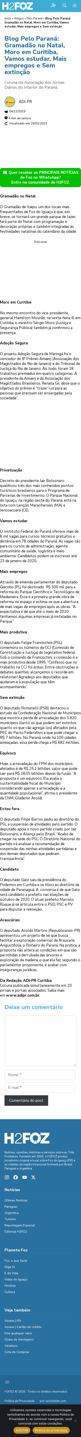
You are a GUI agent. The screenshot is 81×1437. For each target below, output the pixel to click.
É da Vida (11, 1273)
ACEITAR (22, 1430)
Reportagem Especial (19, 1225)
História (10, 1286)
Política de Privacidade (19, 1401)
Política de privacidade (51, 1430)
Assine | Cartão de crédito (23, 1327)
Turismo (10, 1219)
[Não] (75, 1420)
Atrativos (11, 1346)
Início (7, 19)
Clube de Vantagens (19, 1339)
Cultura (9, 1292)
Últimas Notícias (16, 1200)
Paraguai (10, 1206)
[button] (64, 6)
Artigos (19, 19)
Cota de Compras (16, 1352)
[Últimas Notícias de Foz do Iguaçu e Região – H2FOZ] (17, 6)
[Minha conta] (53, 6)
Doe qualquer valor (18, 1333)
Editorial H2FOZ (15, 1232)
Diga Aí (9, 1267)
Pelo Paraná (35, 19)
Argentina (11, 1213)
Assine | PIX (12, 1321)
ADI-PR (25, 101)
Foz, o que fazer (15, 1261)
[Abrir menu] (7, 1382)
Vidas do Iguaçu (15, 1279)
